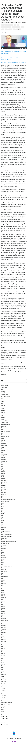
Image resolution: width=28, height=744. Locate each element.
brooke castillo (5, 436)
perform (3, 609)
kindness (3, 548)
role (2, 650)
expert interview (5, 501)
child (2, 449)
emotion (3, 487)
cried (2, 466)
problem (3, 622)
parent (2, 601)
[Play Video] (2, 48)
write (2, 713)
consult (3, 457)
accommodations (5, 396)
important (3, 540)
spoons (3, 671)
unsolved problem (5, 704)
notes (2, 590)
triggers (3, 697)
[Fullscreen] (25, 48)
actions (3, 22)
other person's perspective (7, 595)
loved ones (4, 569)
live (2, 564)
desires (3, 477)
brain (2, 435)
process (3, 624)
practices (3, 618)
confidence (4, 456)
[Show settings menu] (23, 48)
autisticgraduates (5, 424)
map (2, 573)
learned (3, 555)
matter (2, 574)
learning (3, 559)
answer (3, 410)
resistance (4, 643)
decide (3, 473)
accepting (3, 393)
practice (3, 616)
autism (3, 417)
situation (3, 659)
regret (3, 638)
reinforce (3, 641)
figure (2, 513)
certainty (3, 443)
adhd (2, 401)
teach (6, 29)
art (2, 415)
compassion (4, 454)
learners (3, 557)
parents (3, 603)
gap (2, 517)
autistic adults (4, 421)
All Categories (4, 387)
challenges (4, 445)
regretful (3, 639)
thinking (3, 688)
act (2, 398)
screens (3, 655)
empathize (3, 492)
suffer (2, 676)
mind (18, 24)
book (2, 433)
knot (2, 552)
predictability (4, 620)
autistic (12, 22)
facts (2, 506)
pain (2, 599)
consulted (3, 459)
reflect (3, 636)
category (3, 440)
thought (3, 690)
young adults (19, 29)
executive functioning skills (8, 499)
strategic (3, 674)
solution (3, 664)
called (2, 438)
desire (3, 475)
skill (2, 660)
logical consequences (6, 566)
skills (2, 662)
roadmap (3, 648)
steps (3, 29)
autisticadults (4, 422)
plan (2, 615)
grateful (3, 526)
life (15, 24)
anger (2, 408)
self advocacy (4, 657)
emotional (3, 489)
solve (2, 667)
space (2, 669)
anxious (3, 412)
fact (2, 505)
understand (4, 700)
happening (3, 527)
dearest (3, 471)
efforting (3, 485)
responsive (4, 644)
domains (3, 484)
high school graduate (9, 24)
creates (3, 464)
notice (2, 592)
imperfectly (4, 538)
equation (3, 498)
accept (3, 391)
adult (2, 403)
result (2, 646)
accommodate (4, 394)
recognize (3, 632)
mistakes (3, 583)
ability (2, 389)
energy (3, 496)
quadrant (3, 627)
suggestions (4, 679)
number (3, 594)
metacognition (4, 576)
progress (3, 625)
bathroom (3, 426)
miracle (3, 582)
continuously (4, 461)
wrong (2, 714)
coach (16, 22)
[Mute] (20, 48)
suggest (3, 678)
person (3, 611)
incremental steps (5, 543)
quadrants (3, 629)
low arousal (4, 571)
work (14, 29)
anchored (7, 22)
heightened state (5, 531)
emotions (3, 491)
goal (2, 522)
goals (2, 524)
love (2, 568)
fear (2, 508)
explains (3, 503)
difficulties (3, 480)
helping (3, 533)
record (3, 634)
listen (2, 562)
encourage (24, 22)
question (3, 630)
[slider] (12, 48)
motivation (3, 587)
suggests (3, 681)
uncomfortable (4, 699)
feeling (3, 24)
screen (3, 653)
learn (2, 554)
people (3, 608)
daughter (3, 470)
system (3, 683)
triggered (3, 695)
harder (3, 529)
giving (2, 520)
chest (2, 447)
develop (3, 478)
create (19, 22)
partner (3, 606)
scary (2, 651)
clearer (3, 450)
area (2, 414)
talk (2, 685)
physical (3, 613)
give (2, 519)
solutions (3, 665)
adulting (3, 405)
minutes (3, 580)
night (2, 589)
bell (2, 429)
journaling (3, 545)
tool (2, 694)
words (2, 709)
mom (2, 585)
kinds (2, 550)
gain (2, 515)
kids (2, 547)
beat (2, 428)
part (2, 604)
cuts (2, 468)
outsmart (3, 597)
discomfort (4, 482)
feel (2, 510)
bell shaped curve (5, 431)
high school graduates (6, 536)
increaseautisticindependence (8, 541)
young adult (4, 716)
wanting (3, 707)
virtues (3, 706)
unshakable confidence (7, 702)
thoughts (10, 29)
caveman (3, 442)
